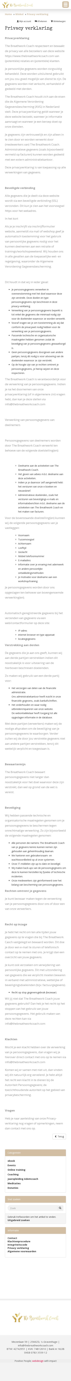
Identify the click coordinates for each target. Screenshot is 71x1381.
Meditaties (14, 1183)
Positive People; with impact (36, 1360)
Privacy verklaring (18, 1248)
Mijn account (25, 21)
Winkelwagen (59, 21)
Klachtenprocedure (19, 1241)
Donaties (13, 1187)
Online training (16, 1169)
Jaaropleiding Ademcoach (23, 1178)
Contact (12, 1238)
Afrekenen (42, 21)
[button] (65, 4)
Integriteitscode (17, 1244)
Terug (60, 1136)
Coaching (13, 1174)
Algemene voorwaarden (22, 1251)
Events (12, 1165)
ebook (11, 1160)
